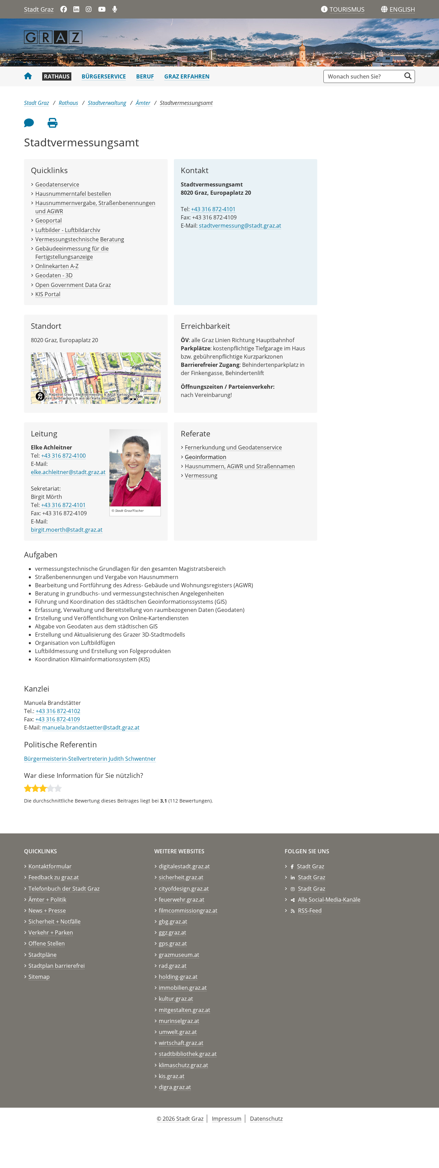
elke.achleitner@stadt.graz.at (68, 472)
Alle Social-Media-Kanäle (329, 899)
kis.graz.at (172, 1076)
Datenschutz (266, 1118)
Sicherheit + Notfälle (54, 921)
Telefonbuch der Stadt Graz (63, 888)
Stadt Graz (39, 9)
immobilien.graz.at (183, 987)
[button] (402, 9)
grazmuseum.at (179, 955)
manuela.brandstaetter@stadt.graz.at (91, 727)
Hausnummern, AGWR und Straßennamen (240, 466)
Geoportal (48, 220)
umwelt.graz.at (178, 1032)
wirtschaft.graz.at (181, 1043)
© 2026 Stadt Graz (180, 1118)
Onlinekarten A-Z (57, 266)
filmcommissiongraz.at (188, 910)
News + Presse (47, 910)
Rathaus (57, 76)
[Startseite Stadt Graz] (28, 76)
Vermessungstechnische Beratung (79, 239)
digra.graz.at (175, 1087)
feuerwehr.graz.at (181, 899)
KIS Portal (47, 294)
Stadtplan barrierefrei (56, 966)
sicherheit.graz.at (181, 877)
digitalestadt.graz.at (184, 866)
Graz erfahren (187, 76)
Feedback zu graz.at (53, 877)
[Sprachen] (384, 9)
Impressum (226, 1118)
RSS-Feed (310, 910)
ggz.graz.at (172, 932)
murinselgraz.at (179, 1021)
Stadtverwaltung (107, 103)
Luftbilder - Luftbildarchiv (67, 230)
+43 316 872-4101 (213, 209)
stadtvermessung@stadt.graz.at (240, 225)
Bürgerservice (104, 76)
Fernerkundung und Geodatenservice (233, 447)
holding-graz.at (178, 976)
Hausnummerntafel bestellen (73, 193)
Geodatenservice (57, 184)
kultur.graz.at (176, 998)
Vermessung (201, 475)
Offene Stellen (46, 943)
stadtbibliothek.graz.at (188, 1054)
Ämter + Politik (47, 899)
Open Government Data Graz (73, 285)
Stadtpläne (42, 955)
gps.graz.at (173, 943)
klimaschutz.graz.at (183, 1065)
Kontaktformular (50, 866)
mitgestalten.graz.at (184, 1010)
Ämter (143, 103)
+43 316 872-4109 (57, 719)
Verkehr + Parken (50, 932)
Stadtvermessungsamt (186, 103)
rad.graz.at (173, 966)
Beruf (145, 76)
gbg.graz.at (173, 921)
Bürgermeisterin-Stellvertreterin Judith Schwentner (90, 758)
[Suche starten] (408, 76)
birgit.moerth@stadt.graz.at (67, 529)
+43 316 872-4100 (63, 455)
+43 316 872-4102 (58, 711)
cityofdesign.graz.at (184, 888)
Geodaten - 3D (54, 275)
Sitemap (39, 976)
